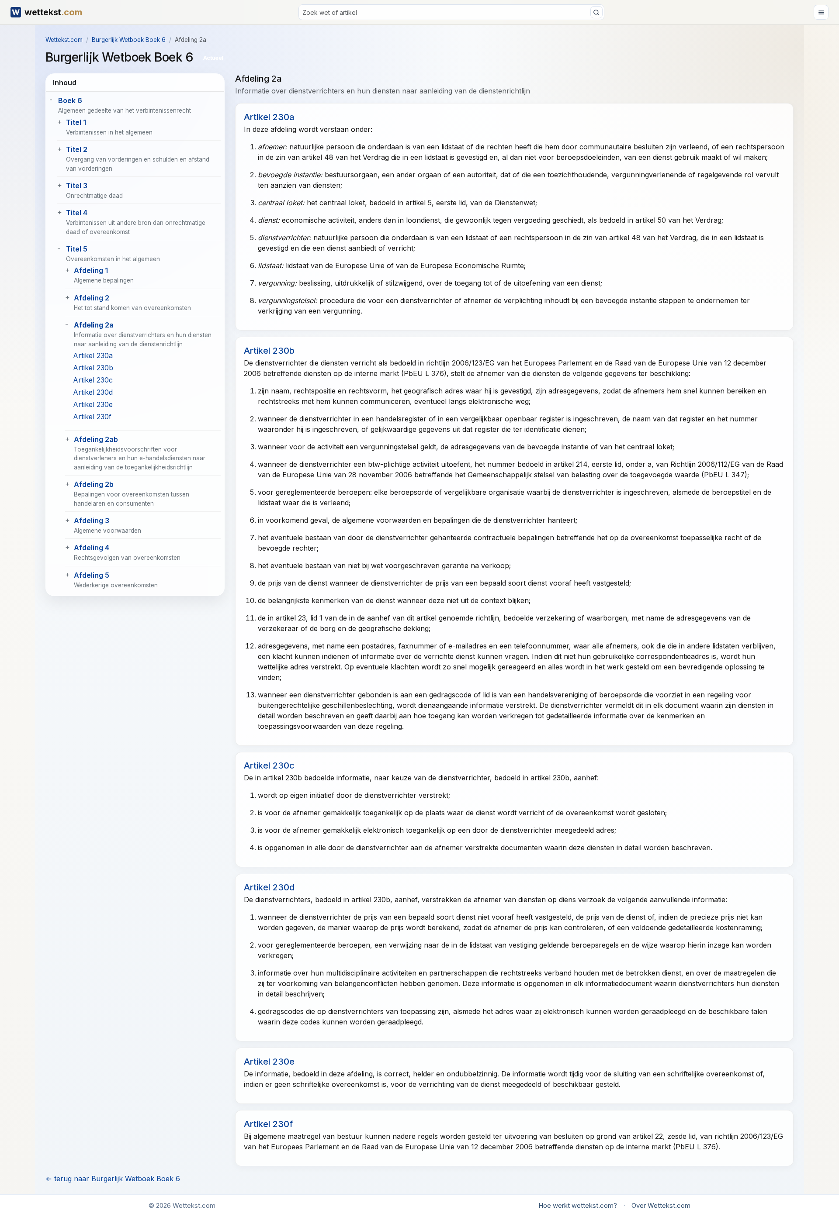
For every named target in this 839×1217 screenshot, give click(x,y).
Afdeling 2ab (96, 439)
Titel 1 (76, 122)
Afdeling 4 (91, 547)
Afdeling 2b (94, 484)
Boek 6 (70, 100)
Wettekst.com (64, 39)
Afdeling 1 (91, 270)
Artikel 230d (93, 392)
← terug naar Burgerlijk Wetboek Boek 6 (112, 1178)
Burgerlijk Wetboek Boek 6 (129, 39)
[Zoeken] (596, 12)
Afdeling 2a (94, 325)
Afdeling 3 (91, 520)
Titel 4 (76, 212)
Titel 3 (76, 185)
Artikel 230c (93, 380)
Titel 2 (76, 149)
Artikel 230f (92, 416)
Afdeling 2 (91, 297)
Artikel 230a (93, 355)
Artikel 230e (93, 404)
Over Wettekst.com (660, 1206)
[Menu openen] (821, 12)
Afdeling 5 (91, 575)
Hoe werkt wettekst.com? (577, 1206)
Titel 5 (76, 249)
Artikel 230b (93, 367)
